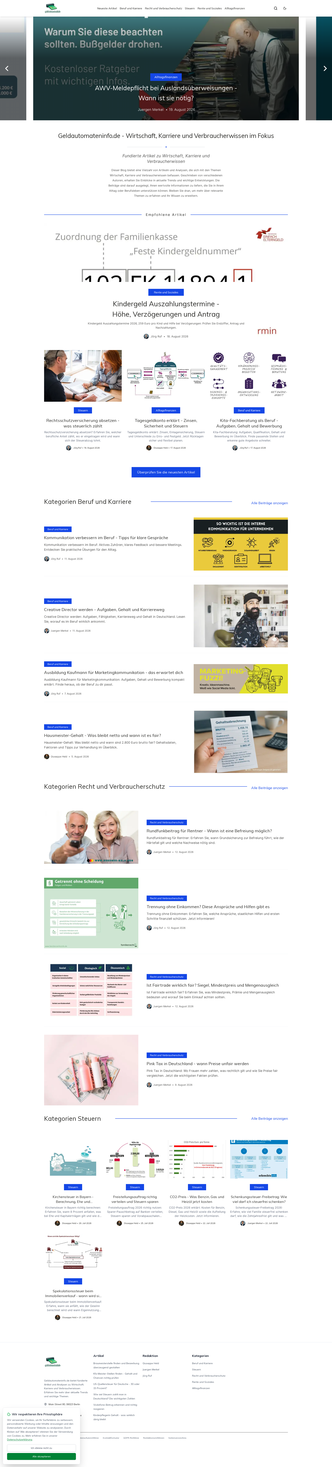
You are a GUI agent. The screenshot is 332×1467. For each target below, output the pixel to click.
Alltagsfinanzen (235, 8)
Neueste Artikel (107, 8)
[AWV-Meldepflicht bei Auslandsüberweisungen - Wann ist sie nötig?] (166, 68)
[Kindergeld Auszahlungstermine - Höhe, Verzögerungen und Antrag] (166, 283)
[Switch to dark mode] (285, 8)
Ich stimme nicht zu (41, 1448)
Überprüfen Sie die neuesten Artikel (166, 472)
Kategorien (200, 1356)
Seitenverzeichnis (177, 1438)
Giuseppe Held (151, 1363)
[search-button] (276, 8)
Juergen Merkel (151, 1369)
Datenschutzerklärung (19, 1439)
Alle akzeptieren (42, 1456)
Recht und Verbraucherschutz (163, 8)
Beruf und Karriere (131, 8)
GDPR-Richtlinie (131, 1438)
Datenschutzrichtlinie (88, 1438)
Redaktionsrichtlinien (153, 1438)
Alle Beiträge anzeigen (269, 503)
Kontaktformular (111, 1438)
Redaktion (150, 1356)
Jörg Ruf (147, 1375)
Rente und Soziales (209, 8)
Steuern (190, 8)
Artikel (98, 1356)
